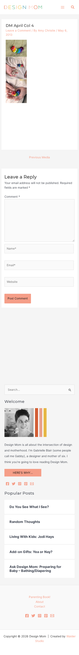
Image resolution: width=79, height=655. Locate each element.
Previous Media (39, 157)
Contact (39, 606)
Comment (12, 196)
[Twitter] (13, 484)
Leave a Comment (18, 30)
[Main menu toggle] (62, 7)
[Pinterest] (26, 484)
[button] (73, 7)
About (40, 601)
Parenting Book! (39, 597)
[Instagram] (19, 484)
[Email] (32, 484)
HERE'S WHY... (23, 472)
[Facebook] (7, 484)
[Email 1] (52, 616)
